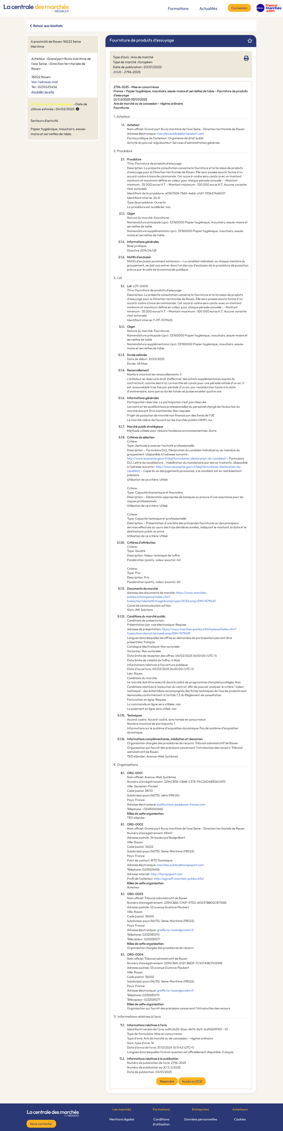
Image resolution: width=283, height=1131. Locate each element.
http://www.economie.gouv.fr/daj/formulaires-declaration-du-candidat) (176, 458)
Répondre (167, 1081)
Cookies (240, 1119)
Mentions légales (121, 1119)
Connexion (239, 8)
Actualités (208, 8)
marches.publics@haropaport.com (180, 133)
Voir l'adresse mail (44, 82)
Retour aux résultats (48, 26)
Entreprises (200, 1109)
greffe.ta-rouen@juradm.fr (175, 930)
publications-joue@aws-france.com (181, 804)
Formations (178, 8)
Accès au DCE (192, 1081)
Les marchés (121, 1109)
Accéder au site (42, 92)
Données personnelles (200, 1119)
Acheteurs (240, 1109)
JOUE (117, 72)
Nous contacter (41, 1124)
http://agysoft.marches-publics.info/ (179, 879)
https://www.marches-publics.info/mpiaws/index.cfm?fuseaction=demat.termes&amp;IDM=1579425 (181, 631)
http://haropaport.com (167, 874)
